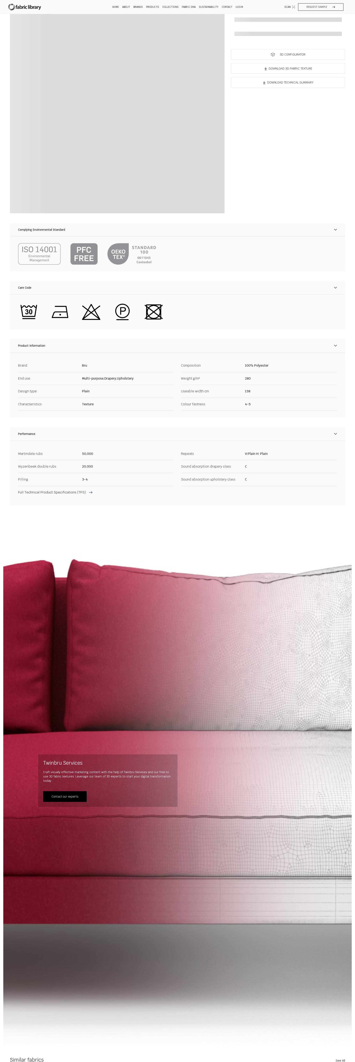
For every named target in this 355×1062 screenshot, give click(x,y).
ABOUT (126, 7)
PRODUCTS (152, 7)
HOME (115, 7)
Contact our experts (65, 796)
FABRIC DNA (189, 7)
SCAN (287, 7)
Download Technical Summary (290, 82)
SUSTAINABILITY (208, 7)
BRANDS (138, 7)
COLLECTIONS (170, 7)
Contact (227, 7)
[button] (320, 7)
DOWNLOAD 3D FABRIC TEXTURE (290, 68)
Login (239, 7)
